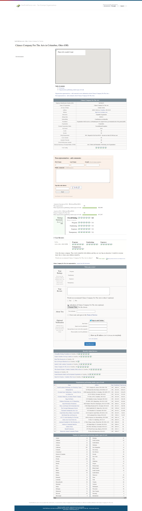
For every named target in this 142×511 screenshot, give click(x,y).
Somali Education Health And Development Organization (67, 374)
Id (54, 385)
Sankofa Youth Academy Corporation (63, 364)
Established (116, 385)
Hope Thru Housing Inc (59, 359)
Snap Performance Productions (69, 403)
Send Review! (90, 344)
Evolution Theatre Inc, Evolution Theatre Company (69, 396)
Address (97, 385)
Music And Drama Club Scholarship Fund (69, 406)
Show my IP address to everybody (106, 335)
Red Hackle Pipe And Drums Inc (69, 415)
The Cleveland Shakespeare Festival (69, 408)
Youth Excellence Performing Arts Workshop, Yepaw (69, 387)
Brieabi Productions (69, 429)
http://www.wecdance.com (101, 112)
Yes (70, 301)
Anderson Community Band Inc (69, 424)
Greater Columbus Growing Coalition (63, 356)
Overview (61, 88)
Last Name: (73, 162)
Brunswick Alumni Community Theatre (69, 431)
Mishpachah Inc (69, 389)
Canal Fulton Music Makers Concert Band (69, 413)
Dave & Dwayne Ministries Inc (61, 361)
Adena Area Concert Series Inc (69, 419)
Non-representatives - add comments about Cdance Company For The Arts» (75, 95)
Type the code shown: (60, 185)
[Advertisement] (71, 25)
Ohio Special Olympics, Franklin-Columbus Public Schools (68, 369)
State (112, 385)
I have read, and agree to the (83, 315)
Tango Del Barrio (69, 399)
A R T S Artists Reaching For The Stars (69, 417)
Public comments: (64, 168)
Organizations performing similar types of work (71, 90)
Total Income (123, 385)
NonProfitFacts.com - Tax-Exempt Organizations (38, 5)
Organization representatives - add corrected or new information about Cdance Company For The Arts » (82, 93)
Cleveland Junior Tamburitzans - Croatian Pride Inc (69, 392)
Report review (122, 258)
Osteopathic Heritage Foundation (62, 354)
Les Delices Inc (69, 394)
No (76, 301)
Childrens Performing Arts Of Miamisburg (69, 401)
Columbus (102, 110)
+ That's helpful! (101, 258)
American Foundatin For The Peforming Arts (69, 422)
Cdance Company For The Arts (61, 366)
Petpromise (57, 372)
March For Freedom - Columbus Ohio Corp (64, 377)
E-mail (93, 162)
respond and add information (83, 263)
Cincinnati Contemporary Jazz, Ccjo (69, 410)
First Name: (58, 162)
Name (69, 385)
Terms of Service (92, 315)
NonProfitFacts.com (19, 41)
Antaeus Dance (69, 426)
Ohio (26, 41)
